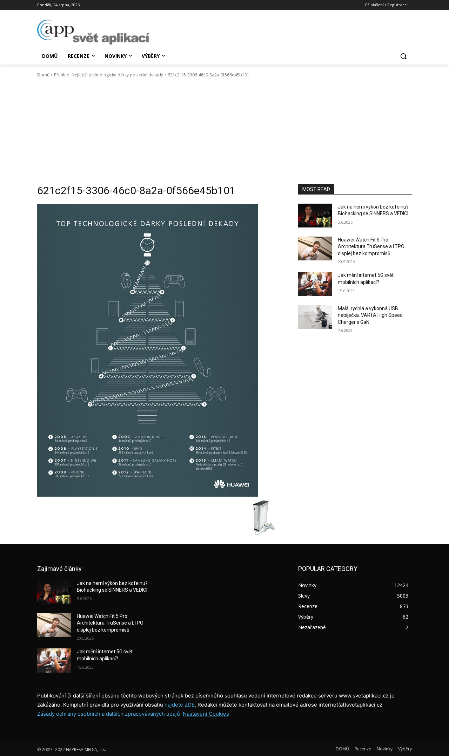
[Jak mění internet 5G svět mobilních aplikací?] (315, 284)
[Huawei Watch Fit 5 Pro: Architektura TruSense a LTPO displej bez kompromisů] (315, 248)
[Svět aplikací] (93, 32)
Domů (43, 75)
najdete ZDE (180, 704)
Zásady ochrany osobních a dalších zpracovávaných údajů (108, 713)
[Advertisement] (224, 131)
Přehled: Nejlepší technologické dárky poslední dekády (108, 75)
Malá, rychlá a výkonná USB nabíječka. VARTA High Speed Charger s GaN (370, 315)
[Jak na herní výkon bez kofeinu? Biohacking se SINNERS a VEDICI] (315, 215)
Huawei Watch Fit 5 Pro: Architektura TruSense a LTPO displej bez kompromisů (371, 246)
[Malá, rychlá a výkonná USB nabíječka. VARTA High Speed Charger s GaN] (315, 317)
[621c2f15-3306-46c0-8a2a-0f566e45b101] (159, 350)
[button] (403, 56)
